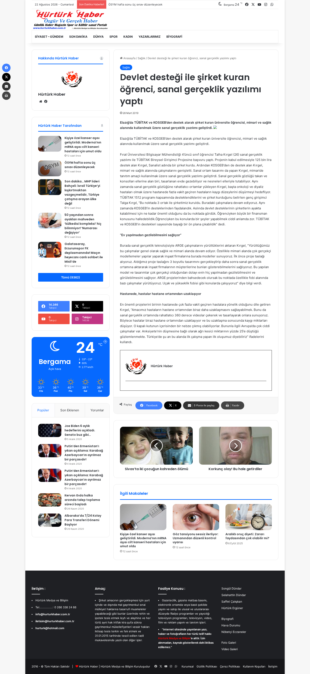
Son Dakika (78, 36)
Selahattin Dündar (233, 595)
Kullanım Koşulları (254, 666)
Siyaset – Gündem (49, 36)
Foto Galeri (228, 642)
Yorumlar (97, 410)
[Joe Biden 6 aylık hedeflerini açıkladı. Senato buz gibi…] (49, 430)
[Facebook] (128, 387)
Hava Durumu (230, 625)
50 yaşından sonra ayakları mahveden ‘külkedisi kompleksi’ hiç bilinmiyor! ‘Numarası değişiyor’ (83, 224)
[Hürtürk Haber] (71, 19)
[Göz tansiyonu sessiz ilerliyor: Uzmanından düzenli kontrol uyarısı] (196, 517)
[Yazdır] (6, 95)
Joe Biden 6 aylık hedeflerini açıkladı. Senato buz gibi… (80, 430)
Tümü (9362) (70, 277)
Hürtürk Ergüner (232, 608)
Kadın (128, 36)
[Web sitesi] (40, 101)
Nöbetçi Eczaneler (233, 632)
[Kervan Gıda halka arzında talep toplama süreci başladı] (49, 499)
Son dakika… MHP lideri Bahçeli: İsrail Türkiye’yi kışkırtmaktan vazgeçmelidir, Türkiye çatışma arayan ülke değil (82, 192)
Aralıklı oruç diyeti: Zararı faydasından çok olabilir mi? (247, 536)
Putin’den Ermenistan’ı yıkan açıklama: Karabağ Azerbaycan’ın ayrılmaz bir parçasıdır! (84, 452)
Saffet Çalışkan (231, 601)
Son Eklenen (69, 410)
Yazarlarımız (149, 36)
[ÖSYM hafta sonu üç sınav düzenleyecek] (49, 168)
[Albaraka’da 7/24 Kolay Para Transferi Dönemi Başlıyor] (49, 520)
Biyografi (174, 36)
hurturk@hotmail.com (49, 628)
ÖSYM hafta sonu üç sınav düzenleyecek (80, 164)
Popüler (43, 410)
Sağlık (141, 58)
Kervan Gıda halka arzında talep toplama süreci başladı (82, 499)
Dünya (98, 36)
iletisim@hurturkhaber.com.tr (54, 621)
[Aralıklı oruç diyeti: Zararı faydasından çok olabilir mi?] (248, 517)
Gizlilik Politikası (207, 666)
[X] (6, 77)
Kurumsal (188, 666)
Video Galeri (229, 649)
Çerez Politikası (230, 666)
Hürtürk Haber (51, 94)
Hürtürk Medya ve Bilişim (117, 666)
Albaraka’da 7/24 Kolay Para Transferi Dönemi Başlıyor (83, 520)
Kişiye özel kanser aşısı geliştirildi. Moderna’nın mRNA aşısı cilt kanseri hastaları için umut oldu (143, 540)
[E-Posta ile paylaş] (6, 86)
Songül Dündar (231, 588)
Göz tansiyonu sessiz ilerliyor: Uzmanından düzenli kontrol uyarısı (195, 538)
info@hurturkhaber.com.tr (52, 614)
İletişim (272, 666)
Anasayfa (129, 58)
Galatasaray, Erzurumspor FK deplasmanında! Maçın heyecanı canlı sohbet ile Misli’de (84, 253)
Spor (113, 36)
